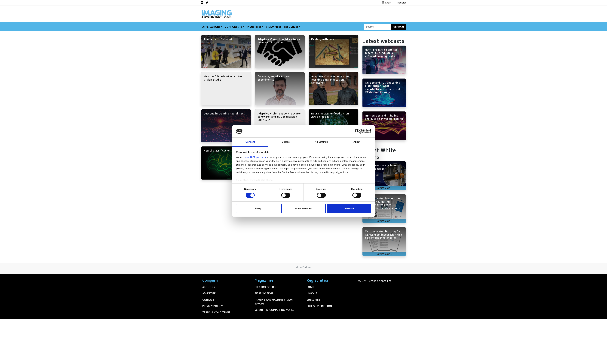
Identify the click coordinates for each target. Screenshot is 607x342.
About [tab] (356, 141)
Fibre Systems (263, 293)
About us (208, 287)
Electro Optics (265, 287)
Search (398, 26)
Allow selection (303, 208)
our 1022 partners (255, 157)
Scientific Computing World (274, 310)
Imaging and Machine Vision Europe (273, 301)
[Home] (216, 10)
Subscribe (313, 299)
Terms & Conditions (216, 312)
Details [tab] (286, 141)
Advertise (209, 293)
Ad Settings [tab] (321, 141)
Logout (312, 293)
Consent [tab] (250, 141)
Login (310, 287)
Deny (258, 208)
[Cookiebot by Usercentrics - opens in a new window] (357, 131)
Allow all (349, 208)
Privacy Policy (212, 306)
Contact (208, 299)
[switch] (285, 195)
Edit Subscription (319, 306)
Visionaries (274, 26)
